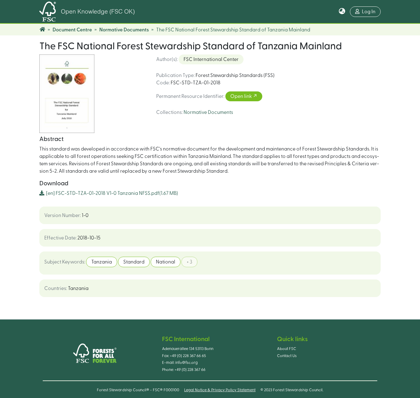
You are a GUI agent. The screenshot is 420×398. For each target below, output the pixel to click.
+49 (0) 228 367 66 (190, 370)
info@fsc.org (186, 362)
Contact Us (287, 356)
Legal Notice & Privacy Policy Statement (220, 390)
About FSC (286, 349)
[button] (342, 11)
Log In (368, 11)
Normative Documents (124, 29)
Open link (241, 96)
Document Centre (72, 29)
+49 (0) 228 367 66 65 (188, 356)
